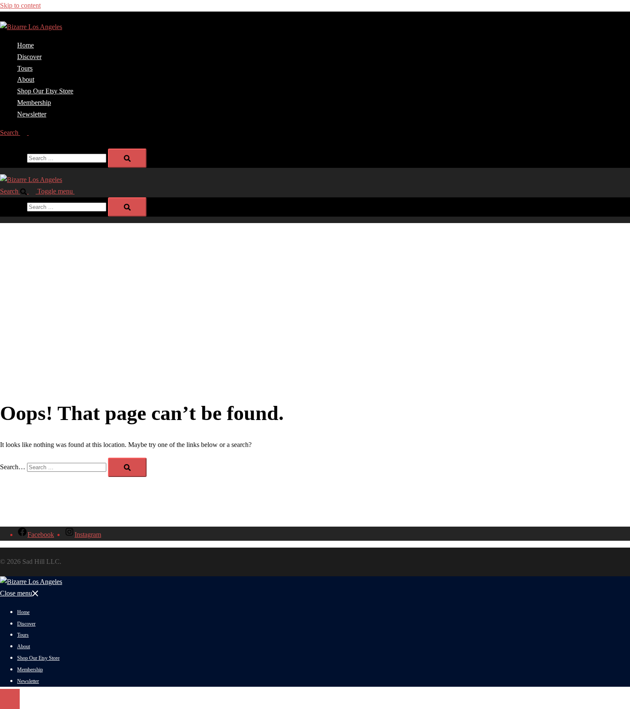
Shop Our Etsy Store (45, 91)
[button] (18, 132)
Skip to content (20, 5)
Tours (25, 68)
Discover (29, 56)
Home (25, 45)
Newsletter (31, 114)
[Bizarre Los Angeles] (31, 26)
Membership (34, 102)
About (25, 79)
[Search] (127, 158)
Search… (12, 157)
